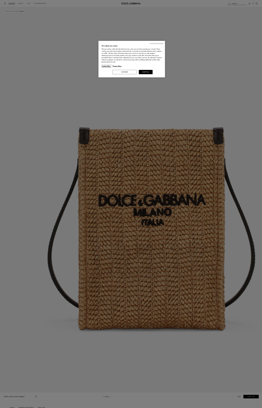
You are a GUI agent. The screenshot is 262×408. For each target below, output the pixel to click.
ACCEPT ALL (145, 71)
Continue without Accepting (156, 43)
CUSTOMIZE (124, 71)
